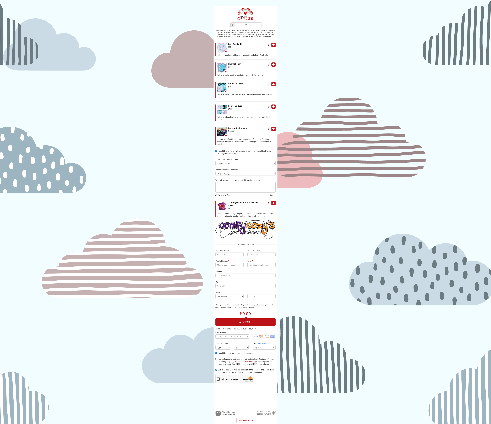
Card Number (221, 332)
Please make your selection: (227, 159)
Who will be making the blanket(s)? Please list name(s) (237, 180)
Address (219, 271)
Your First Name (222, 250)
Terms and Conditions (244, 361)
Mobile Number (222, 261)
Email (250, 261)
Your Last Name (254, 250)
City (217, 282)
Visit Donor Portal (246, 420)
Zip (249, 292)
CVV (255, 343)
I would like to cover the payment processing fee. (238, 353)
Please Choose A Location (226, 169)
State (218, 292)
